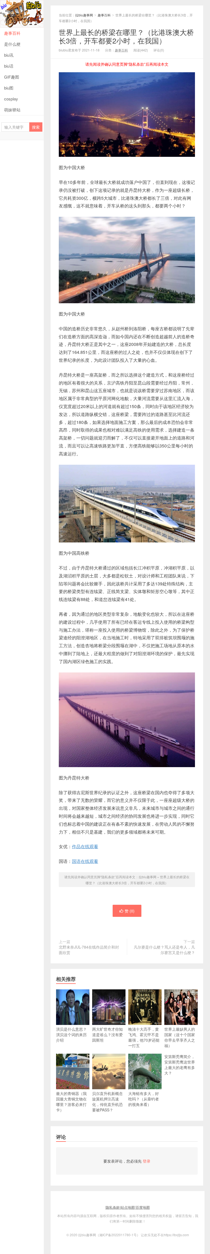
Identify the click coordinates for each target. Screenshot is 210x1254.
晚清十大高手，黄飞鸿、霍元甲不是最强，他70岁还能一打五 (143, 1037)
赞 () (130, 911)
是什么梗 (12, 44)
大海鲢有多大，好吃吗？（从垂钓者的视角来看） (143, 1099)
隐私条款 (113, 1207)
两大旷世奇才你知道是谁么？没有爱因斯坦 (107, 1034)
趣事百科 (12, 33)
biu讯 (8, 55)
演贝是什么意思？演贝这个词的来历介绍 (71, 1034)
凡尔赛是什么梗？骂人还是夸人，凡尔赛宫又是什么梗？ (164, 949)
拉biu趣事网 (22, 14)
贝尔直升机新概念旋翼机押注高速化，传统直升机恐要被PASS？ (107, 1102)
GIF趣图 (11, 77)
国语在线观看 (85, 861)
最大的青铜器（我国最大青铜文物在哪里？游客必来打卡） (71, 1102)
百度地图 (143, 1207)
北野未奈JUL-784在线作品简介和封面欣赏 (89, 949)
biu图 (8, 88)
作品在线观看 (85, 846)
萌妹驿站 (12, 109)
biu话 (8, 66)
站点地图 (128, 1207)
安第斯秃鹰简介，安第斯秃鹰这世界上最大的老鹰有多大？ (179, 1065)
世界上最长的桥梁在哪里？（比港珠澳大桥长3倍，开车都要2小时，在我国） (126, 36)
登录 (146, 1161)
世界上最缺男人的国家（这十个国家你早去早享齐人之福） (179, 1037)
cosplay (11, 99)
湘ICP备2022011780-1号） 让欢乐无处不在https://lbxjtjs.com (144, 1234)
